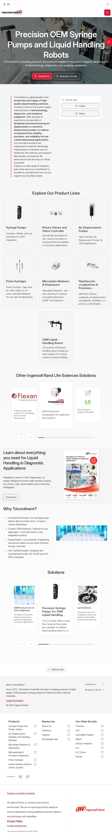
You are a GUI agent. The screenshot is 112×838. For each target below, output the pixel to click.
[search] (107, 4)
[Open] (107, 12)
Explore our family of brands (21, 793)
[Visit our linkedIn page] (20, 776)
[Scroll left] (21, 437)
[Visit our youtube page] (27, 776)
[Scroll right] (31, 437)
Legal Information (14, 700)
